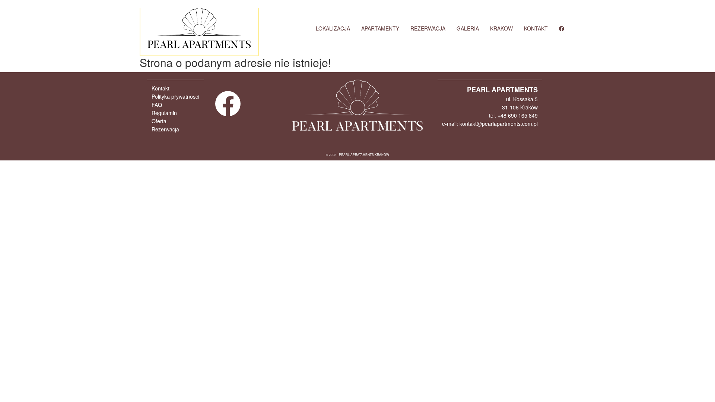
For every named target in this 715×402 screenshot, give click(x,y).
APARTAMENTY (380, 28)
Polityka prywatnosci (175, 96)
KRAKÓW (501, 28)
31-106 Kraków (520, 107)
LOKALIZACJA (333, 28)
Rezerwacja (165, 129)
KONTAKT (536, 28)
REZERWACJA (427, 28)
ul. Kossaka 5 (522, 99)
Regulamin (164, 113)
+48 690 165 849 (518, 115)
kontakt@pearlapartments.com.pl (499, 123)
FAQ (157, 104)
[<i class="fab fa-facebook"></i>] (561, 28)
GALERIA (468, 28)
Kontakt (160, 88)
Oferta (159, 121)
